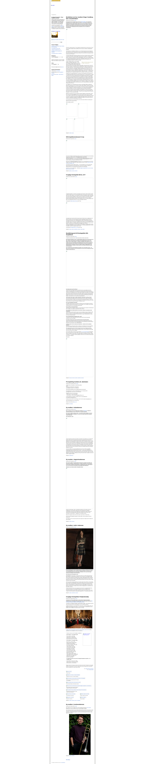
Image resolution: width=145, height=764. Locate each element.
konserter (73, 170)
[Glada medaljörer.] (87, 697)
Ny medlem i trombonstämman (75, 704)
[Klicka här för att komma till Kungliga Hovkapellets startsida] (55, 0)
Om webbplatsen (63, 762)
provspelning (71, 403)
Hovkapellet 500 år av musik (74, 227)
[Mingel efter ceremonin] (73, 697)
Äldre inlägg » (68, 759)
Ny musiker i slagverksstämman (75, 459)
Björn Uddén (53, 74)
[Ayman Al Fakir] (73, 671)
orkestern (76, 170)
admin (75, 20)
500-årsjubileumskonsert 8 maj (55, 48)
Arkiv (52, 64)
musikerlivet (75, 229)
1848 (61, 26)
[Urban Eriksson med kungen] (73, 694)
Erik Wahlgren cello (71, 163)
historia (70, 229)
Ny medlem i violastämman (74, 407)
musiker (73, 229)
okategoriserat (71, 455)
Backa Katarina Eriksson (90, 668)
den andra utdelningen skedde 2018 (83, 629)
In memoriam (58, 70)
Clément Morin (91, 669)
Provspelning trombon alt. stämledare (56, 53)
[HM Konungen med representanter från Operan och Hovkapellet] (75, 678)
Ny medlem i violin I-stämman (74, 525)
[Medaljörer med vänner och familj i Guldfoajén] (73, 675)
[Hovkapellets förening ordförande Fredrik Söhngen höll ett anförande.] (76, 690)
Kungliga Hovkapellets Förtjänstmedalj (77, 596)
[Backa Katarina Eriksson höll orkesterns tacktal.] (73, 682)
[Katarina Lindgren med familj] (87, 694)
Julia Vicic (85, 410)
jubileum (70, 170)
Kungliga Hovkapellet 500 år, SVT (56, 49)
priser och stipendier (77, 700)
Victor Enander (89, 707)
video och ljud (82, 229)
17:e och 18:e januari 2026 (85, 331)
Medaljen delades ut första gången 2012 (71, 629)
